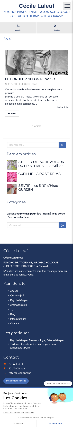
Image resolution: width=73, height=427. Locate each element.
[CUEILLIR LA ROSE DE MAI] (12, 177)
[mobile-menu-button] (67, 6)
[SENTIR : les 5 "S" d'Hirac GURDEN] (12, 189)
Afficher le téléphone (20, 372)
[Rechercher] (62, 145)
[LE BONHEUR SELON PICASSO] (36, 62)
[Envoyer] (62, 225)
